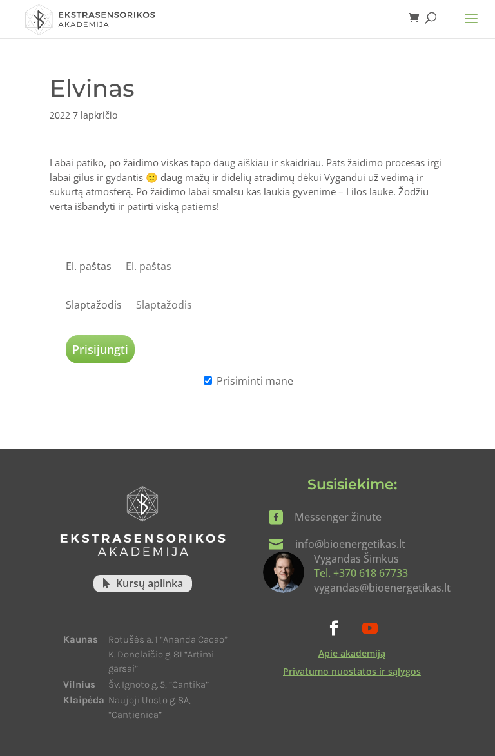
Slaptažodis (94, 305)
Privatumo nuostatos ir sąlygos (352, 671)
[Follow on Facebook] (333, 628)
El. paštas (89, 266)
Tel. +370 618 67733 (361, 573)
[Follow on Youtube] (369, 628)
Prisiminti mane (255, 381)
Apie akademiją (351, 653)
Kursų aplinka (149, 583)
